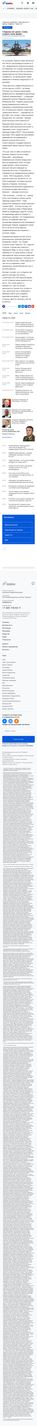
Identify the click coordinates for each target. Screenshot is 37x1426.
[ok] (16, 721)
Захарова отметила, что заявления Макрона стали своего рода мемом (24, 392)
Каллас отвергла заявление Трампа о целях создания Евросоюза (24, 385)
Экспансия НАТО (7, 706)
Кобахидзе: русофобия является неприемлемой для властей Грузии (21, 481)
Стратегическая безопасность (11, 701)
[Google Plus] (32, 305)
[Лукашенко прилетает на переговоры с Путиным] (7, 403)
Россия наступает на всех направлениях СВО (11, 430)
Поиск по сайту (18, 739)
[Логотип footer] (8, 583)
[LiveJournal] (19, 305)
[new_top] (4, 306)
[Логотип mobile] (7, 2)
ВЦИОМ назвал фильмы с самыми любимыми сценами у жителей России (20, 455)
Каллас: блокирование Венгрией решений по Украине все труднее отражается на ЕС (23, 354)
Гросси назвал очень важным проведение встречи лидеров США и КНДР (21, 493)
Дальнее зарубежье (10, 22)
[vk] (4, 721)
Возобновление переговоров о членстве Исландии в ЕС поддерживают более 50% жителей (21, 447)
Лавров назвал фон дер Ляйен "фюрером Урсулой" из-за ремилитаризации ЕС (24, 324)
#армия (27, 313)
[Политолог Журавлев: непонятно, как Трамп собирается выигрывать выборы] (7, 423)
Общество (6, 634)
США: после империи (8, 662)
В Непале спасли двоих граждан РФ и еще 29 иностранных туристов (21, 500)
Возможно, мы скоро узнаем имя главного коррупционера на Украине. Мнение (22, 411)
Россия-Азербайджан (8, 693)
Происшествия (6, 703)
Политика (5, 622)
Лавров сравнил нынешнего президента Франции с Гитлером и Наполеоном (25, 346)
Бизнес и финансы (8, 709)
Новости (5, 644)
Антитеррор (6, 667)
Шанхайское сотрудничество (11, 696)
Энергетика (5, 675)
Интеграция (6, 628)
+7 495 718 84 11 (11, 607)
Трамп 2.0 (18, 24)
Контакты (5, 649)
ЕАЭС (4, 659)
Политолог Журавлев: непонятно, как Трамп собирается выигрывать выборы (22, 421)
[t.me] (10, 721)
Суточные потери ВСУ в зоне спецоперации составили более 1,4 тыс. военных (21, 475)
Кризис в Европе (8, 24)
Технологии (6, 640)
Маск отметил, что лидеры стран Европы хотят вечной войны (24, 363)
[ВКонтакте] (22, 305)
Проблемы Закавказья (9, 680)
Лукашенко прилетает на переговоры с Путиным (20, 400)
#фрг (10, 313)
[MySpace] (29, 305)
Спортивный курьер (8, 678)
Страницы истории (8, 698)
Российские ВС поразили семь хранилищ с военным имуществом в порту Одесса (21, 506)
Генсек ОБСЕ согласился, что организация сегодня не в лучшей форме (24, 332)
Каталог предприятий (10, 647)
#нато (16, 313)
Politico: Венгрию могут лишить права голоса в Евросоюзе (23, 370)
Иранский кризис (11, 525)
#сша (21, 313)
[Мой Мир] (26, 305)
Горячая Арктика (7, 670)
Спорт (4, 637)
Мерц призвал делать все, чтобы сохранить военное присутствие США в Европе (24, 377)
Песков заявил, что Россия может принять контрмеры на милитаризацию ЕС (24, 339)
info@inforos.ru (7, 602)
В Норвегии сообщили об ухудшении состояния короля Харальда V (21, 487)
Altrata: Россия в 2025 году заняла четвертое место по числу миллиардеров (20, 467)
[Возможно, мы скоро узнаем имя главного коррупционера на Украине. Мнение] (7, 413)
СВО (6, 540)
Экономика (6, 631)
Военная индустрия (8, 690)
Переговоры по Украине (14, 530)
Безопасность (24, 22)
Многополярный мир (8, 672)
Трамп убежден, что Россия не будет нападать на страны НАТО (21, 461)
